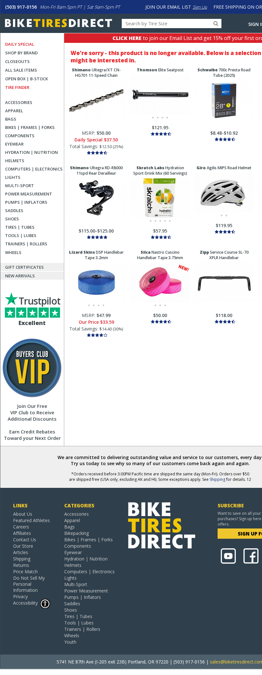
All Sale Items (21, 70)
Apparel (14, 111)
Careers (21, 527)
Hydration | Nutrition (31, 152)
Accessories (18, 102)
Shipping (217, 479)
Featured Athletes (31, 520)
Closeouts (17, 61)
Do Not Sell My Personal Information (29, 584)
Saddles (14, 210)
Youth (70, 642)
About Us (22, 514)
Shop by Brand (21, 53)
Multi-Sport (19, 185)
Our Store (23, 546)
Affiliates (22, 533)
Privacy (20, 596)
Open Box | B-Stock (26, 79)
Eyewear (14, 144)
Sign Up (200, 7)
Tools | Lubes (20, 235)
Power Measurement (28, 194)
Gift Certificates (24, 267)
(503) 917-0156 (21, 7)
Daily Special (19, 44)
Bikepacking (76, 533)
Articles (20, 552)
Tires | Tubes (20, 227)
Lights (12, 177)
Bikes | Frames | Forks (30, 127)
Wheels (13, 252)
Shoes (12, 219)
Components (20, 136)
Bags (10, 119)
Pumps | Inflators (26, 202)
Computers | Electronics (34, 169)
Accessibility (25, 603)
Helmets (14, 160)
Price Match (25, 571)
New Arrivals (20, 276)
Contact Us (24, 539)
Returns (21, 565)
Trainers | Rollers (26, 244)
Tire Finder (17, 87)
